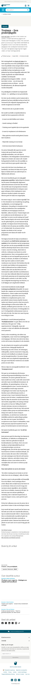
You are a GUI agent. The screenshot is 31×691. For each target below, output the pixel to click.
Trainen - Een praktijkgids (9, 566)
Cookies (15, 672)
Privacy (10, 672)
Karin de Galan (5, 36)
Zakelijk (3, 641)
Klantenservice (6, 637)
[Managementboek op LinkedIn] (12, 680)
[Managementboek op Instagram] (19, 680)
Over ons (27, 674)
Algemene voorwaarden (21, 670)
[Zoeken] (28, 9)
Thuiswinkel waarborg (9, 670)
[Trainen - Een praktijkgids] (6, 555)
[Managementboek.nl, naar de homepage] (5, 6)
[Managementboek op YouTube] (15, 680)
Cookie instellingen (22, 672)
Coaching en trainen (7, 14)
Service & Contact (20, 674)
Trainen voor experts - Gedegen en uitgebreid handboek (14, 581)
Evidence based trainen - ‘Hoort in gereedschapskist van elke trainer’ (10, 611)
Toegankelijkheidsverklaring (8, 674)
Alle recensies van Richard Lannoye (10, 537)
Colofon (5, 672)
